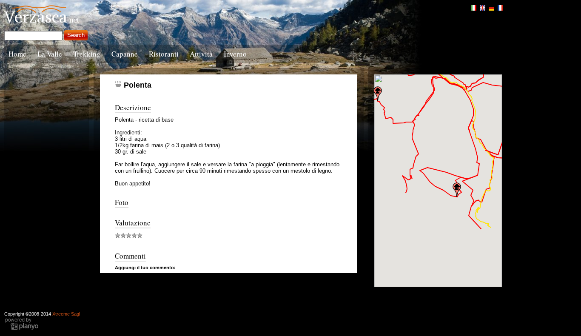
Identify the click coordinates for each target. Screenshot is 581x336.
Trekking (86, 54)
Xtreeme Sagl (66, 313)
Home (17, 54)
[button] (377, 93)
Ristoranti (164, 54)
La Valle (49, 54)
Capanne (124, 54)
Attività (201, 54)
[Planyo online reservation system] (21, 328)
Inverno (235, 54)
